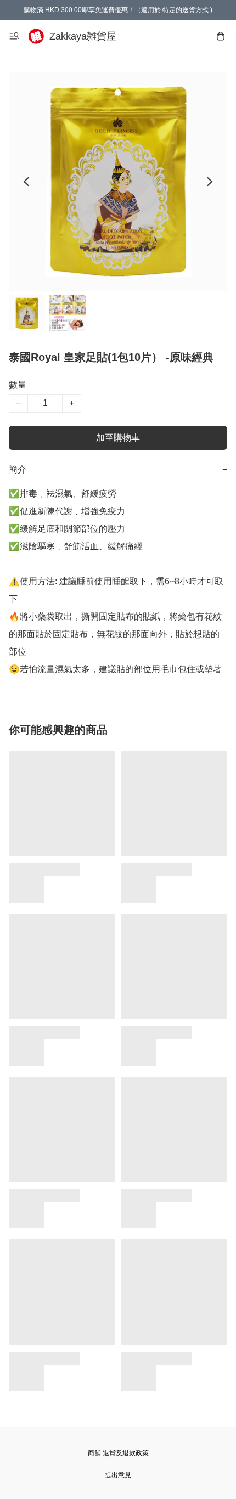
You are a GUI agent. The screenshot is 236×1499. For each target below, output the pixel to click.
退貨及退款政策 (126, 1453)
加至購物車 (118, 437)
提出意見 (118, 1475)
